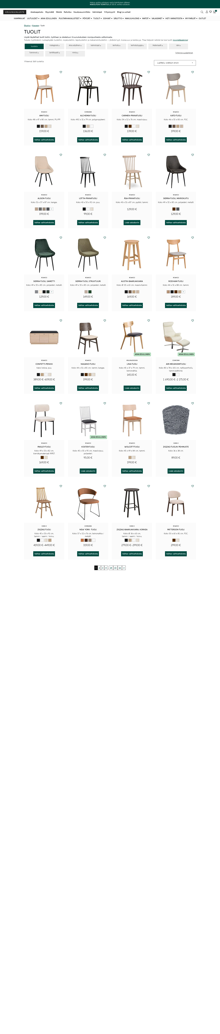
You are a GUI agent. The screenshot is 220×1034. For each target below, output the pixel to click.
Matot (145, 18)
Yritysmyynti (109, 12)
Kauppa (35, 25)
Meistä (59, 12)
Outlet (202, 18)
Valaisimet (157, 18)
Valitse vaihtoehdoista (44, 140)
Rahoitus (67, 12)
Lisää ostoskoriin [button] (132, 222)
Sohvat (107, 18)
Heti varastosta (173, 18)
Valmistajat (97, 12)
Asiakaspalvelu (37, 12)
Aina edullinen (49, 18)
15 (115, 568)
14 (111, 568)
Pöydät (86, 18)
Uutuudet (32, 18)
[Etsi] (202, 12)
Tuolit (96, 18)
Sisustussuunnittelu (81, 12)
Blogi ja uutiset (123, 12)
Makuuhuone (132, 18)
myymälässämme (180, 40)
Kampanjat (19, 18)
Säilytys (118, 18)
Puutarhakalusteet (69, 18)
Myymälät (49, 12)
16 (120, 568)
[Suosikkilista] (210, 12)
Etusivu (27, 25)
